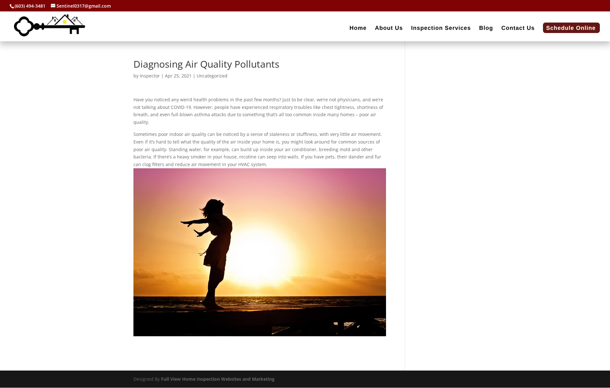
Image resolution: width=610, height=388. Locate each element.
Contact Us (518, 28)
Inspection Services (441, 28)
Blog (486, 28)
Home (358, 28)
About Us (389, 28)
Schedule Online (571, 28)
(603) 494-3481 (30, 6)
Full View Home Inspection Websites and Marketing (217, 379)
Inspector (150, 76)
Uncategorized (212, 76)
